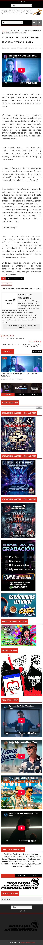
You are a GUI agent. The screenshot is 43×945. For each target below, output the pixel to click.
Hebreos (4, 864)
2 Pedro (26, 864)
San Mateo (8, 854)
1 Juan (32, 864)
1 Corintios (20, 857)
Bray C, (30, 48)
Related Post (7, 352)
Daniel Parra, (36, 48)
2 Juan (38, 864)
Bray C (10, 31)
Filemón (38, 861)
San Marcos (17, 854)
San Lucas (26, 854)
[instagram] (24, 2)
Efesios (4, 859)
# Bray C (9, 278)
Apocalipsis (27, 866)
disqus (21, 394)
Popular (21, 875)
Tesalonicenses (34, 859)
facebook (35, 394)
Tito (32, 861)
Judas (19, 866)
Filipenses (12, 859)
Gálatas (38, 857)
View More (37, 351)
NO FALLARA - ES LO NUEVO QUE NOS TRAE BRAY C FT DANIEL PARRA (19, 375)
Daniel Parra (18, 31)
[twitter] (21, 2)
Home (4, 31)
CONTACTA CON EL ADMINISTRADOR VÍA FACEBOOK (21, 326)
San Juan (34, 854)
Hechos (4, 857)
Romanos (11, 857)
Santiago (12, 864)
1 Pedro (19, 864)
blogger (8, 394)
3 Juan (13, 866)
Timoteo (18, 861)
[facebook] (18, 2)
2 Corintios (30, 857)
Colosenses (21, 859)
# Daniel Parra (18, 278)
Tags (35, 875)
